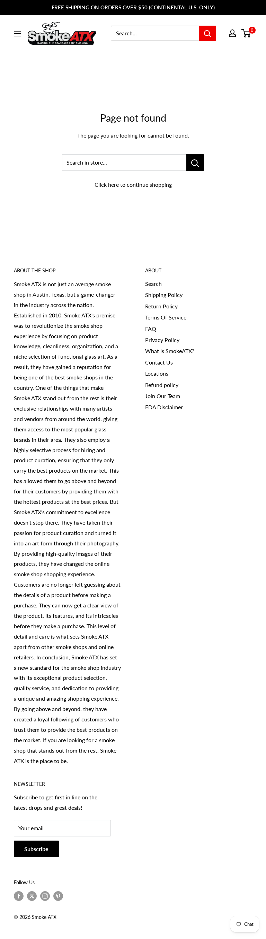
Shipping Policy (164, 294)
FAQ (150, 328)
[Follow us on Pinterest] (58, 896)
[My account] (232, 33)
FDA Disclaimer (164, 407)
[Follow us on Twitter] (32, 896)
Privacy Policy (162, 339)
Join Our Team (162, 396)
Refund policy (161, 384)
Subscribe (36, 848)
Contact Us (159, 362)
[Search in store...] (195, 162)
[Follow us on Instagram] (45, 896)
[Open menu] (17, 33)
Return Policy (161, 306)
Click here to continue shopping (133, 184)
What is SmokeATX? (169, 351)
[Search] (207, 33)
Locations (156, 373)
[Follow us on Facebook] (19, 896)
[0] (246, 33)
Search (153, 283)
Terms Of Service (165, 317)
